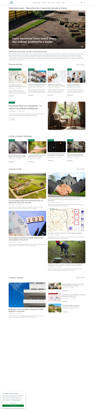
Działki (49, 2)
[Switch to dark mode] (84, 3)
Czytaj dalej (12, 119)
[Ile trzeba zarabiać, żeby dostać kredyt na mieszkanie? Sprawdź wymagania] (47, 30)
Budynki (53, 2)
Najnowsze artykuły (37, 2)
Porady (69, 69)
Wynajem (58, 2)
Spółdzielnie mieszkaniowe (15, 69)
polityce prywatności (17, 400)
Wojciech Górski (15, 44)
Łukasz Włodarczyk (31, 87)
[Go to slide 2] (82, 46)
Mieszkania (44, 2)
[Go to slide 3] (83, 46)
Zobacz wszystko (80, 64)
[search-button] (81, 2)
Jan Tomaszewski (12, 88)
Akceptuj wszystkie (13, 405)
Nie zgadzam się (13, 402)
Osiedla (63, 2)
